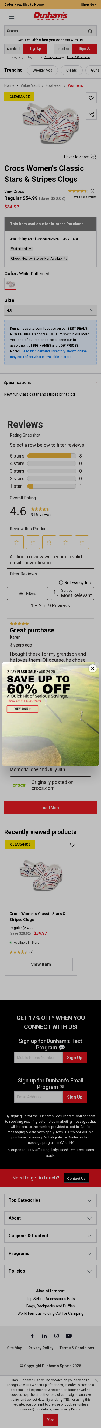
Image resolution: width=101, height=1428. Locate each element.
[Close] (93, 668)
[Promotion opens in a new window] (50, 714)
